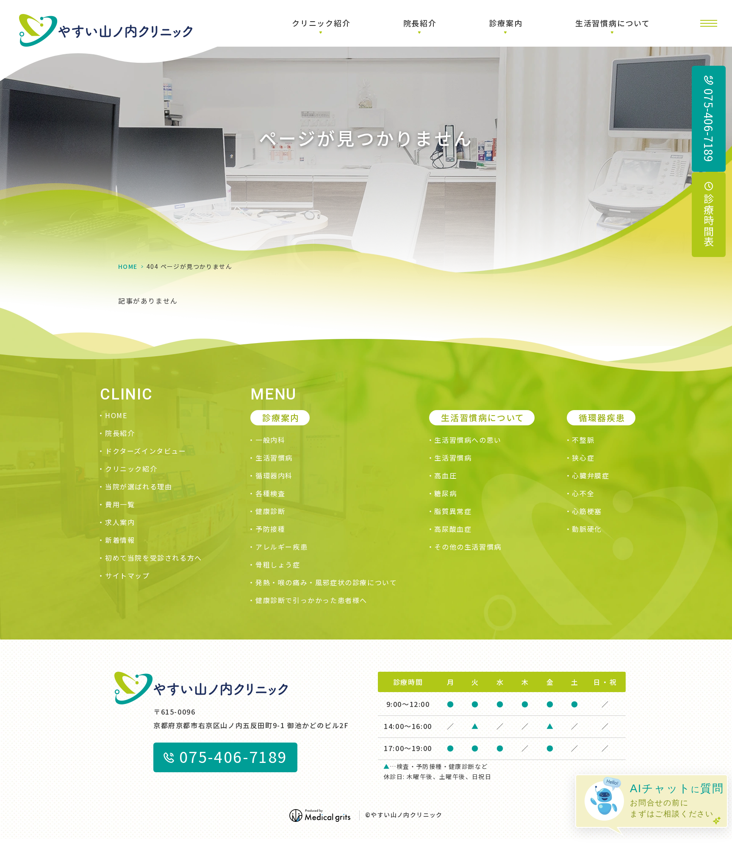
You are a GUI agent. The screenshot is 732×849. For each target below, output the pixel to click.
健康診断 (270, 511)
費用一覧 (120, 504)
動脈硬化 (587, 529)
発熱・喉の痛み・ (326, 582)
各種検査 (270, 493)
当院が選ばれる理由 (138, 486)
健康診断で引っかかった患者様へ (311, 600)
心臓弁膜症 (590, 475)
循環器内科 (274, 475)
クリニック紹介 (131, 469)
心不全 (583, 493)
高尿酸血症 (452, 529)
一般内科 (270, 440)
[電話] (709, 119)
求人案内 (120, 522)
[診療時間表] (709, 214)
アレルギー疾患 (281, 547)
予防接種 (270, 529)
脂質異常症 (452, 511)
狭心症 (583, 457)
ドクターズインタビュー (145, 451)
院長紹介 (120, 433)
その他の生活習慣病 (467, 547)
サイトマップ (127, 575)
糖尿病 (445, 493)
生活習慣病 (274, 457)
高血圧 (445, 475)
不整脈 (583, 440)
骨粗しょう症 (277, 564)
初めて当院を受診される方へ (153, 558)
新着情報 (120, 540)
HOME (128, 266)
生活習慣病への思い (467, 440)
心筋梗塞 (587, 511)
